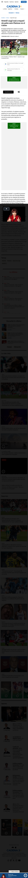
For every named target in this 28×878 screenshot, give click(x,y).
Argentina (10, 9)
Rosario (22, 9)
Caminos (11, 2)
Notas (18, 13)
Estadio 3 (12, 13)
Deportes (6, 2)
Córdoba (16, 9)
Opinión (16, 2)
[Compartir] (19, 92)
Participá (24, 2)
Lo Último (5, 9)
